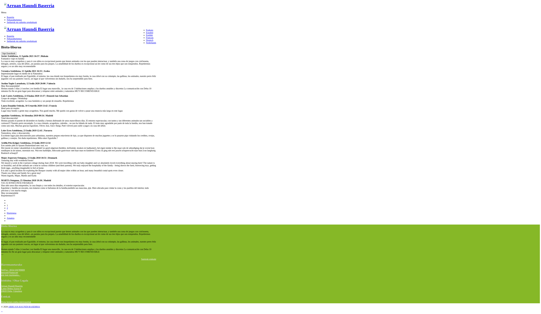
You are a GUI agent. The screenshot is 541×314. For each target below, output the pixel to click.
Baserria (10, 17)
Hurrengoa (11, 213)
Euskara (149, 30)
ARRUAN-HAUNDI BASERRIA (24, 307)
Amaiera (10, 218)
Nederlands (151, 43)
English (149, 35)
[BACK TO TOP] (2, 311)
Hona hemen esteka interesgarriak (16, 302)
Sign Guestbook (8, 53)
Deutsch (149, 40)
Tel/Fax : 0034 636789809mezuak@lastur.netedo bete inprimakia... (13, 272)
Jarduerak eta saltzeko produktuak (22, 22)
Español (149, 32)
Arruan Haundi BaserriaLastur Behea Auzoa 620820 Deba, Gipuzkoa (12, 288)
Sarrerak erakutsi (148, 259)
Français (149, 37)
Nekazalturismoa (14, 20)
